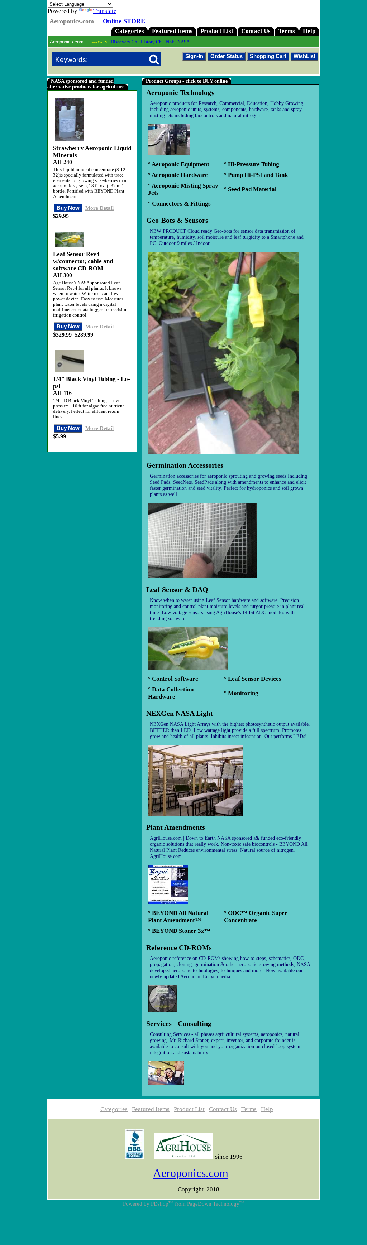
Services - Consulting (178, 1023)
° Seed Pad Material (250, 189)
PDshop (159, 1204)
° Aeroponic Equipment (178, 164)
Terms (286, 31)
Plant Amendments (175, 827)
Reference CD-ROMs (179, 947)
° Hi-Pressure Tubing (251, 164)
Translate (104, 11)
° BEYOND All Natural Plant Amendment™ (178, 916)
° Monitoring (241, 693)
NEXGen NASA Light (179, 713)
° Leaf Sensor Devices (252, 678)
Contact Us (256, 31)
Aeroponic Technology (180, 92)
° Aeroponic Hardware (178, 175)
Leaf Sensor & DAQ (177, 589)
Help (309, 31)
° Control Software (173, 678)
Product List (216, 31)
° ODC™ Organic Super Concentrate (255, 916)
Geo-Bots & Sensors (177, 220)
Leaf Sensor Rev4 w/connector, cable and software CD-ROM (83, 261)
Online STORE (124, 21)
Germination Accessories (184, 465)
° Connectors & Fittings (179, 203)
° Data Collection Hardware (171, 693)
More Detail (99, 208)
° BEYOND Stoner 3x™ (179, 930)
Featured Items (172, 31)
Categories (129, 31)
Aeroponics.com (190, 1173)
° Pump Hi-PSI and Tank (256, 175)
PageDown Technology (213, 1204)
